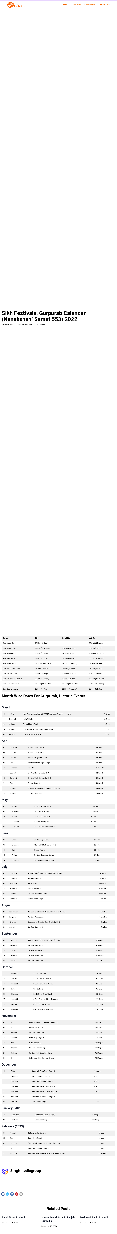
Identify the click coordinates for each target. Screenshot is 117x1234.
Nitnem (66, 5)
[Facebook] (3, 1194)
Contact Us (104, 5)
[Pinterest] (16, 1194)
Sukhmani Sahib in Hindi (94, 1217)
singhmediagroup (25, 1170)
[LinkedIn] (12, 1194)
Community (89, 5)
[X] (7, 1194)
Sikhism (77, 5)
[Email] (21, 1194)
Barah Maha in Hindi (13, 1217)
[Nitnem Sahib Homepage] (15, 5)
